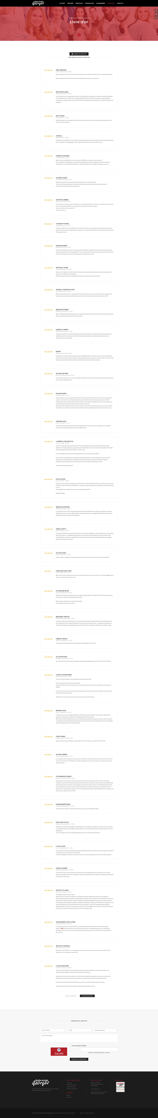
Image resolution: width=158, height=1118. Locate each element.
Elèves (68, 1095)
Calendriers (100, 3)
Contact (120, 3)
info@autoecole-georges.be (100, 1092)
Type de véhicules (71, 1086)
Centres (70, 3)
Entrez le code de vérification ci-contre (99, 1052)
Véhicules (79, 3)
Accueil (62, 3)
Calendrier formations (72, 1088)
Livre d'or (110, 3)
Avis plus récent (70, 996)
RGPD (81, 1113)
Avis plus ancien (87, 996)
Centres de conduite (71, 1084)
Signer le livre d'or (79, 54)
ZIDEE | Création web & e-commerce (66, 1113)
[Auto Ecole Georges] (38, 3)
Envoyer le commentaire (79, 1059)
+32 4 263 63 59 (100, 1093)
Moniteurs (69, 1097)
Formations (89, 3)
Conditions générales (89, 1113)
